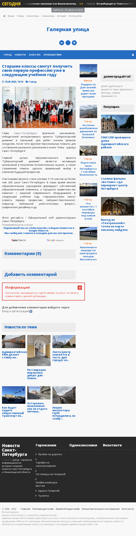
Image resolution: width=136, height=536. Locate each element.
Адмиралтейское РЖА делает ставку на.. (14, 354)
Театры (20, 16)
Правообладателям (68, 508)
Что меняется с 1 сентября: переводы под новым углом (88, 211)
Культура (34, 54)
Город (7, 54)
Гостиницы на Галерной (50, 474)
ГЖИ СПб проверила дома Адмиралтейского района (116, 142)
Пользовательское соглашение (101, 508)
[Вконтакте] (61, 42)
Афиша (88, 80)
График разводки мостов (46, 484)
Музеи (11, 16)
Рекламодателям (43, 508)
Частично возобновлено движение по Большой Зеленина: (89, 131)
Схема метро (48, 16)
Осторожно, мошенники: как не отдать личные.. (37, 407)
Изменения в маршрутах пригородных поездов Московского (88, 253)
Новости (20, 54)
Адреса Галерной (48, 490)
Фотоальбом (75, 16)
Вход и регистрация (15, 311)
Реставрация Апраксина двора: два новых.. (36, 374)
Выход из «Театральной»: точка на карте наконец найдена (114, 224)
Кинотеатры (33, 16)
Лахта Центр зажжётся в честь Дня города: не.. (61, 356)
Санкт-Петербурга (25, 133)
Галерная (7, 459)
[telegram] (68, 42)
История (61, 16)
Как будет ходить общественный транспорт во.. (13, 412)
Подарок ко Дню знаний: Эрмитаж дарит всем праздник (88, 90)
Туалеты (43, 495)
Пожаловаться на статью (17, 224)
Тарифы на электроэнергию (46, 464)
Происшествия (52, 54)
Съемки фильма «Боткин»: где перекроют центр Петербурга (114, 183)
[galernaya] (74, 42)
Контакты (128, 508)
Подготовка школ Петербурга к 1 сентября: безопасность (89, 168)
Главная (25, 508)
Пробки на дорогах (50, 454)
